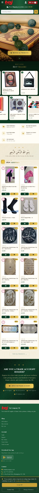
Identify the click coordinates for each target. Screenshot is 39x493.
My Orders (4, 440)
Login (3, 435)
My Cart (4, 426)
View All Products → (19, 354)
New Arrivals (5, 424)
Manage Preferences (28, 490)
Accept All (19, 485)
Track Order (5, 442)
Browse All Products (20, 53)
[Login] (25, 2)
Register (3, 437)
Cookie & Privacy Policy (23, 481)
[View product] (6, 194)
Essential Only (10, 490)
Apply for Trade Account (20, 386)
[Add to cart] (14, 194)
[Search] (36, 12)
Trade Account (5, 444)
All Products (4, 422)
